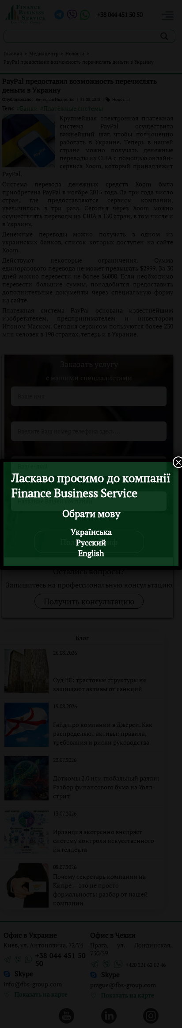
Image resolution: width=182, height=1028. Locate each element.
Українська (91, 531)
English (91, 553)
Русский (91, 542)
